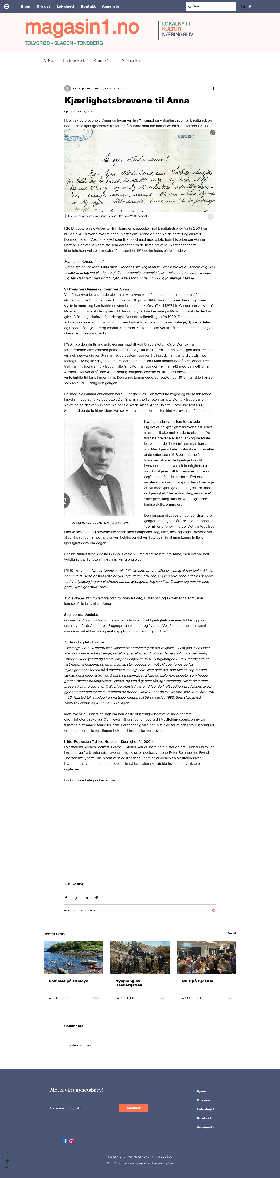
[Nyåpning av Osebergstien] (140, 957)
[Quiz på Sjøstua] (206, 957)
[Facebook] (250, 6)
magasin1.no (82, 26)
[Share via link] (96, 898)
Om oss (203, 1100)
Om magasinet (130, 61)
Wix (170, 1163)
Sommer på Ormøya (68, 981)
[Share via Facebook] (66, 898)
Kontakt (204, 1118)
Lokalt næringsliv (74, 61)
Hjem (201, 1091)
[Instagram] (243, 6)
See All (232, 933)
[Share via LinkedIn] (86, 898)
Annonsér (205, 1127)
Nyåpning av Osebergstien (128, 983)
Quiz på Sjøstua (197, 981)
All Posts (49, 61)
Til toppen (6, 1161)
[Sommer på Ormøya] (73, 957)
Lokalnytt (205, 1109)
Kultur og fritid (103, 61)
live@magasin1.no (138, 1156)
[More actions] (213, 88)
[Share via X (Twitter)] (76, 898)
